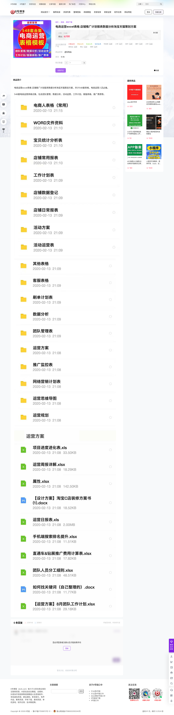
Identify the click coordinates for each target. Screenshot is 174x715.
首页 (56, 22)
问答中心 (82, 4)
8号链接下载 (95, 698)
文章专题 (52, 4)
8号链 (27, 711)
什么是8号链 (95, 691)
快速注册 (158, 12)
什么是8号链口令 (97, 694)
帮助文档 (92, 4)
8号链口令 (95, 700)
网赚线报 (42, 4)
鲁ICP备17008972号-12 (41, 711)
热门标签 (72, 4)
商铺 (62, 22)
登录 (148, 12)
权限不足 (61, 70)
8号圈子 (23, 4)
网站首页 (44, 12)
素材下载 (69, 22)
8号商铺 (14, 4)
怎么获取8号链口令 (98, 696)
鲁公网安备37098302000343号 (69, 711)
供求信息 (32, 4)
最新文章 (62, 4)
